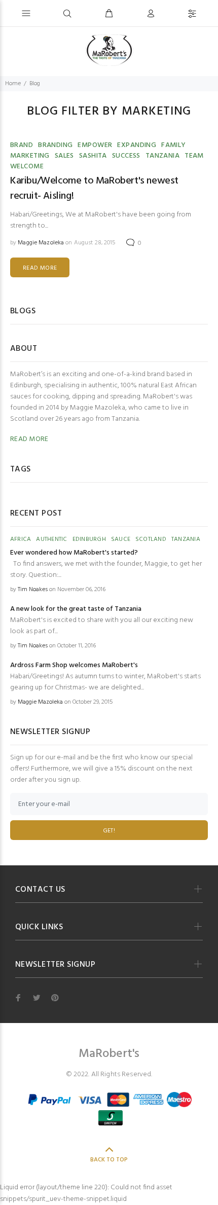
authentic (51, 539)
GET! (109, 831)
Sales (64, 156)
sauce (120, 539)
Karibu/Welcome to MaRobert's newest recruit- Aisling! (94, 188)
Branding (55, 145)
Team (194, 156)
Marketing (30, 156)
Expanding (136, 145)
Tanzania (162, 156)
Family (173, 145)
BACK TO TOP (109, 1160)
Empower (95, 145)
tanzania (185, 539)
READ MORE (40, 268)
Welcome (27, 166)
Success (126, 156)
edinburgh (89, 539)
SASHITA (93, 156)
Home (13, 84)
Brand (21, 145)
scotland (150, 539)
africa (20, 539)
